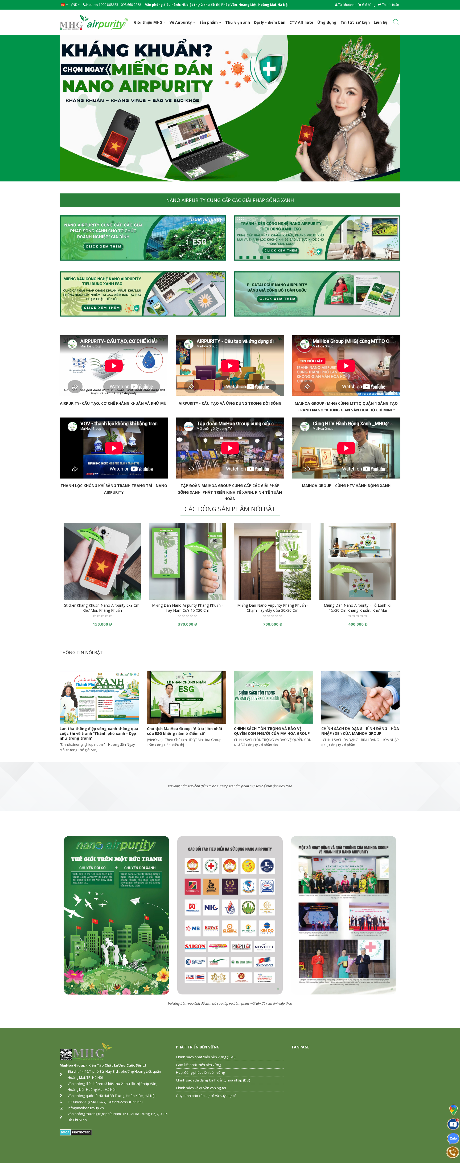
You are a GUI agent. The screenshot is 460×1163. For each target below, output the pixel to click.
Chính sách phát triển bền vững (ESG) (205, 1057)
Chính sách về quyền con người (201, 1087)
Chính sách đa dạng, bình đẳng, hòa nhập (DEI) (213, 1080)
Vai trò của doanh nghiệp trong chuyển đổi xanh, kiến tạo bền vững (358, 731)
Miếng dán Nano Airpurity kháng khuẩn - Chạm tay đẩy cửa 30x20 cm (272, 608)
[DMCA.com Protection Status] (76, 1132)
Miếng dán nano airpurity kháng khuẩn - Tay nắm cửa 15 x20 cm (187, 608)
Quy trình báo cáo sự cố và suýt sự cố (206, 1095)
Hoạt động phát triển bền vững (200, 1072)
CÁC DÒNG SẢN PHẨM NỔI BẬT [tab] (230, 508)
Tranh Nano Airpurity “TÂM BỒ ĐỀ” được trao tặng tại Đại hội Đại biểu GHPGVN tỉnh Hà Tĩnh (185, 733)
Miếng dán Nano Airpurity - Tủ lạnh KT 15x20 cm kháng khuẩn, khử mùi (358, 608)
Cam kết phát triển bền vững (198, 1064)
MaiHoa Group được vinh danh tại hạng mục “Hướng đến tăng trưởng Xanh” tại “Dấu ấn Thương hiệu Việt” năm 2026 (97, 733)
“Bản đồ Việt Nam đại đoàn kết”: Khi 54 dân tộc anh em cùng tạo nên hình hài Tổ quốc (273, 733)
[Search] (396, 23)
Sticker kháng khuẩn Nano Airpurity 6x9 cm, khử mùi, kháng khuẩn (102, 608)
